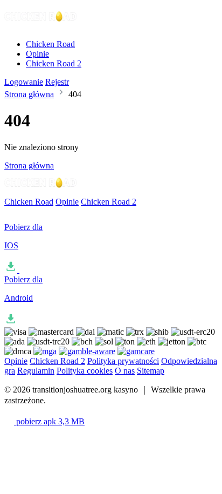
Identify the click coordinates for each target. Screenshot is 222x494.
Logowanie (23, 81)
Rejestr (57, 81)
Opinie (37, 53)
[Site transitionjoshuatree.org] (41, 25)
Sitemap (150, 370)
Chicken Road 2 (53, 63)
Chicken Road (50, 44)
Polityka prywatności (123, 361)
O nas (125, 370)
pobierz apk (49, 421)
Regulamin (35, 370)
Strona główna (29, 94)
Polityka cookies (85, 370)
